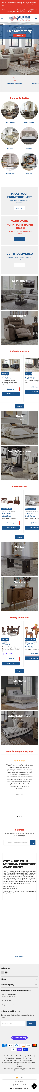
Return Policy (8, 1060)
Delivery (30, 1056)
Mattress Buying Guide (26, 1060)
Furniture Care (9, 1058)
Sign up (31, 1023)
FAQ (15, 1060)
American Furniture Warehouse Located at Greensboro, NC (18, 1063)
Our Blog (19, 1066)
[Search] (32, 842)
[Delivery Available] (15, 82)
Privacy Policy (27, 1058)
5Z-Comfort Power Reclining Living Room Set (9, 383)
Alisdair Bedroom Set (9, 518)
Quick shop (10, 389)
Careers (18, 1058)
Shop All (19, 406)
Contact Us (14, 1056)
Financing (23, 1056)
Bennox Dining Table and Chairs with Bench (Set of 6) (10, 649)
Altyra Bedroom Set (32, 518)
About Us (6, 1056)
